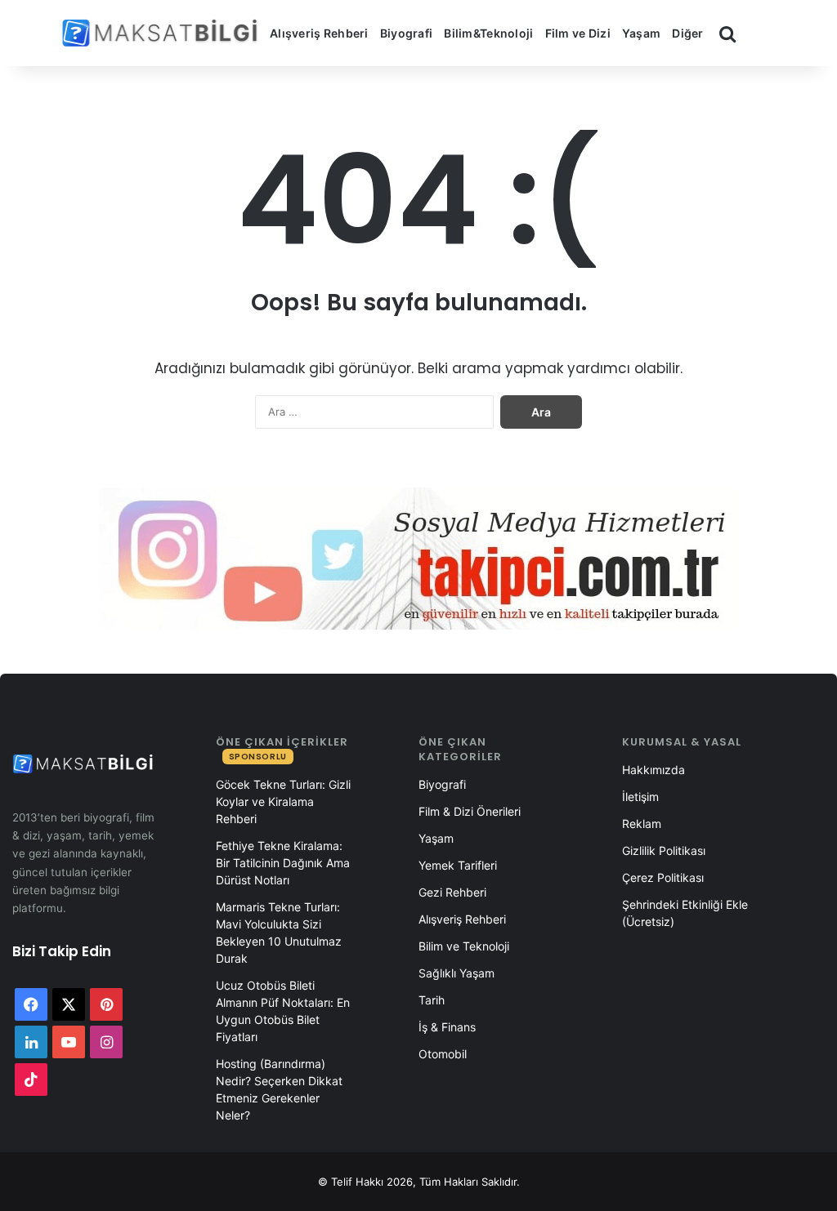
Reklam (641, 823)
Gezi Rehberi (452, 892)
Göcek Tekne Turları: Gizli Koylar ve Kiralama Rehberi (283, 801)
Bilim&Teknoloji (488, 33)
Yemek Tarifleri (457, 865)
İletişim (640, 797)
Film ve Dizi (578, 33)
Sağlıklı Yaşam (456, 973)
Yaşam (641, 33)
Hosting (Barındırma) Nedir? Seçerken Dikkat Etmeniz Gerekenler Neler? (279, 1089)
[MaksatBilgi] (162, 33)
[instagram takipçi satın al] (418, 557)
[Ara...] (727, 33)
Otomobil (442, 1054)
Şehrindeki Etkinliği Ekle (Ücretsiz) (685, 912)
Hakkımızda (653, 770)
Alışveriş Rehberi (319, 33)
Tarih (431, 1000)
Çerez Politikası (663, 877)
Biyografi (406, 33)
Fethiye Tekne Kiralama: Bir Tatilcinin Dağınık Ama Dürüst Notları (283, 863)
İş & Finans (447, 1027)
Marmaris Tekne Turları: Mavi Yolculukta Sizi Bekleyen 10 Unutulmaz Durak (279, 932)
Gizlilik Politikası (663, 850)
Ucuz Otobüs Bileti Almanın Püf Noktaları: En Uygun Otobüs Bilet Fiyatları (283, 1011)
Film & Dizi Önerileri (469, 811)
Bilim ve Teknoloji (463, 946)
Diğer (687, 33)
